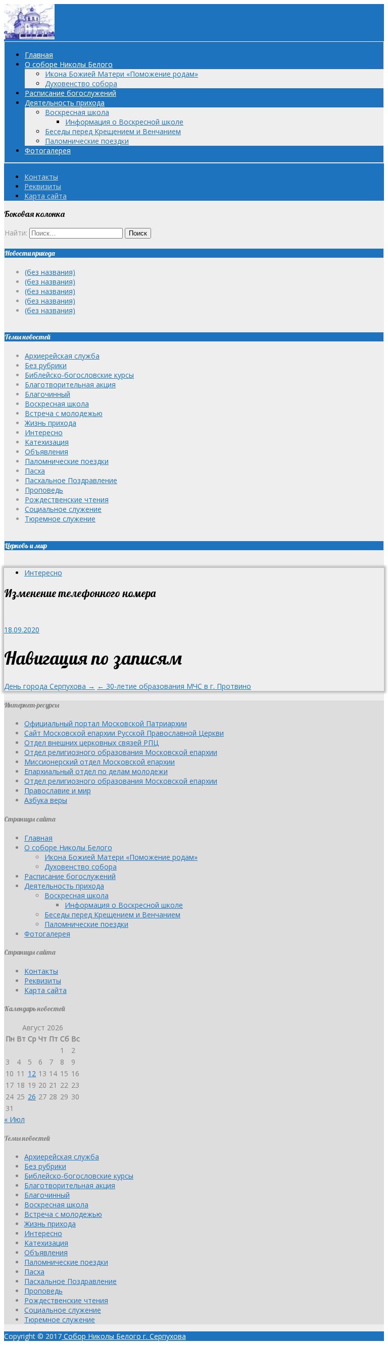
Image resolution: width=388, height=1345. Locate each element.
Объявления (46, 451)
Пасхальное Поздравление (71, 480)
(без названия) (50, 272)
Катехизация (47, 442)
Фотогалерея (48, 150)
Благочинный (47, 394)
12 (32, 1073)
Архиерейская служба (62, 356)
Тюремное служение (60, 518)
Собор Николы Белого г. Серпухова (124, 1336)
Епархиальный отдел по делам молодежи (96, 771)
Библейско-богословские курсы (79, 375)
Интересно (44, 432)
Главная (39, 55)
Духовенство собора (81, 83)
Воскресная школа (77, 112)
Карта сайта (45, 196)
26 (32, 1096)
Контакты (41, 177)
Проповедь (44, 490)
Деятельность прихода (65, 102)
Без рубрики (46, 365)
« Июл (14, 1119)
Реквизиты (42, 186)
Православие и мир (57, 790)
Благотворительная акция (70, 384)
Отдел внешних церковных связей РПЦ (91, 742)
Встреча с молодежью (64, 413)
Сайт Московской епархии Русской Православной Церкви (124, 733)
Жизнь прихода (50, 423)
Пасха (35, 471)
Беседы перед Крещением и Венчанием (113, 131)
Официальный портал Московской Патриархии (105, 723)
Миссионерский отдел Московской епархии (99, 762)
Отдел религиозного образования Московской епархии (120, 752)
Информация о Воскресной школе (124, 122)
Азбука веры (45, 800)
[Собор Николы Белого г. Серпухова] (29, 36)
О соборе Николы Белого (69, 64)
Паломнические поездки (87, 141)
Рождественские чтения (67, 499)
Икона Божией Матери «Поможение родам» (121, 74)
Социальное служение (63, 509)
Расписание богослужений (70, 93)
